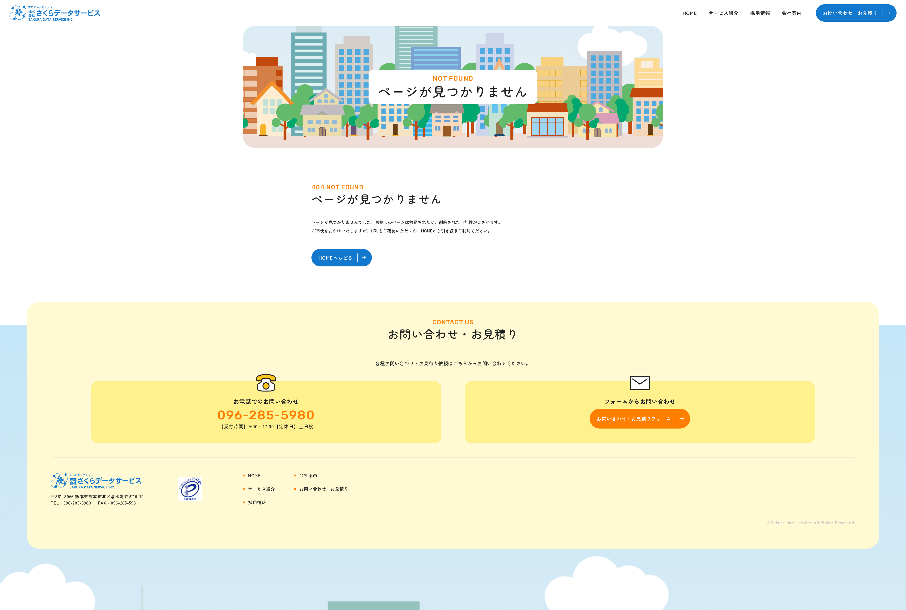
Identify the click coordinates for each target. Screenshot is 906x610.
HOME (690, 12)
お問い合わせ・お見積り (323, 489)
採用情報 (760, 12)
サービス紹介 (723, 12)
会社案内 (792, 12)
